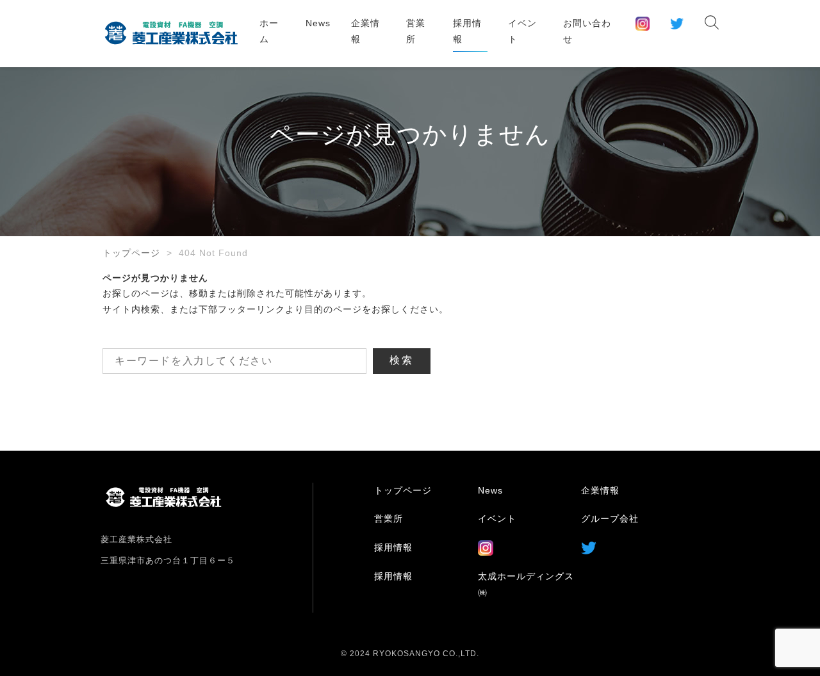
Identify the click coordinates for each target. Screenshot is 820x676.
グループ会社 (610, 518)
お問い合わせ (587, 31)
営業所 (415, 31)
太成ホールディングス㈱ (526, 584)
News (318, 23)
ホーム (269, 31)
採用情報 (467, 31)
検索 (402, 360)
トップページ (131, 253)
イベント (522, 31)
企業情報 (365, 31)
